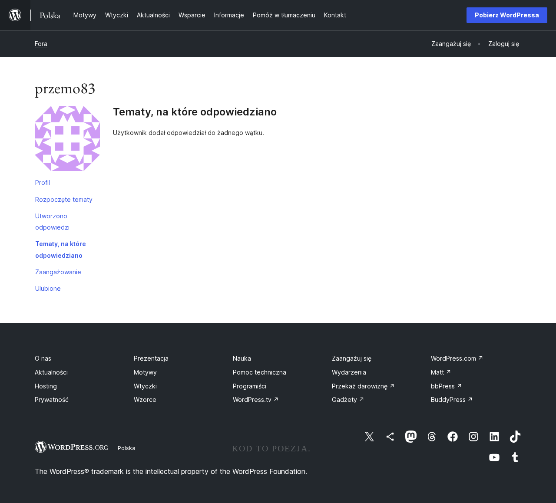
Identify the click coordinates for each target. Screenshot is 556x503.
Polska (127, 447)
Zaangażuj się (351, 358)
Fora (41, 43)
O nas (43, 358)
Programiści (249, 386)
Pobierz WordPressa (507, 15)
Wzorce (145, 399)
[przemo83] (67, 140)
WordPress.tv (256, 399)
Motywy (145, 372)
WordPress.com (457, 358)
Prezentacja (151, 358)
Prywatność (52, 399)
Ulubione (48, 288)
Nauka (242, 358)
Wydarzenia (349, 372)
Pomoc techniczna (259, 372)
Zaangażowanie (58, 272)
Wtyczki (145, 386)
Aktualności (51, 372)
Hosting (46, 386)
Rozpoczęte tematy (64, 199)
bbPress (446, 386)
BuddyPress (452, 399)
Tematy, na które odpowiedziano (60, 249)
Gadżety (348, 399)
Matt (441, 372)
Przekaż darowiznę (363, 386)
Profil (42, 182)
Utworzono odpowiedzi (52, 221)
